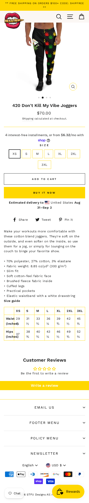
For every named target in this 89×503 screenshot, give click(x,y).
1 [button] (39, 98)
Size (44, 145)
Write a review (44, 385)
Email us (44, 407)
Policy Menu (45, 438)
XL (60, 154)
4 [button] (51, 98)
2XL (73, 154)
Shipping (28, 118)
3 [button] (47, 98)
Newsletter (44, 453)
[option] (44, 5)
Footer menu (44, 423)
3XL (44, 164)
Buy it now (44, 192)
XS (15, 154)
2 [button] (43, 98)
